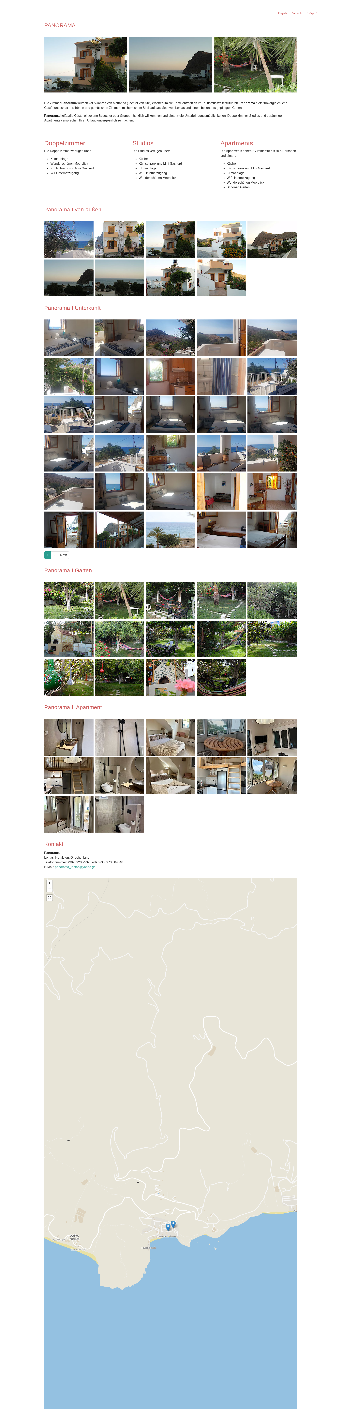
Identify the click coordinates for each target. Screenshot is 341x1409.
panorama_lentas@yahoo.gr (75, 867)
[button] (173, 1224)
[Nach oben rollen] (332, 1400)
